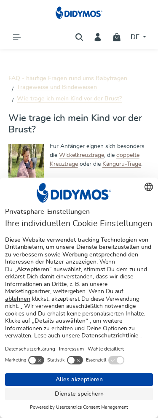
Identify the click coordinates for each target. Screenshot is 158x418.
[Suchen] (79, 37)
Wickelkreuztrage (81, 155)
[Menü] (16, 37)
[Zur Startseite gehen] (79, 12)
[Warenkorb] (117, 37)
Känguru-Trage (121, 164)
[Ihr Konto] (97, 37)
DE (136, 37)
